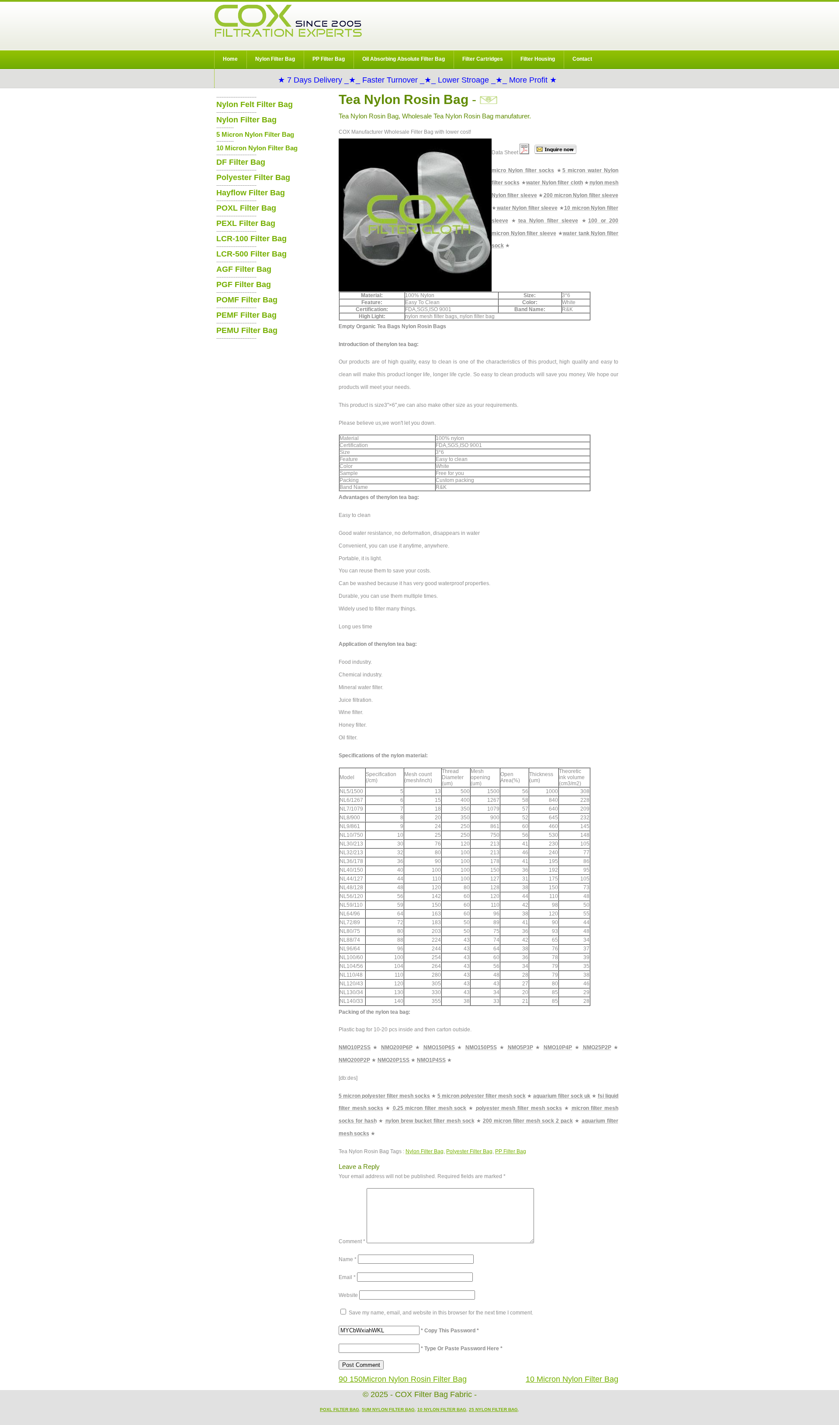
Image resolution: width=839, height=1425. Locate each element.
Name (348, 1259)
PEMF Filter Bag (246, 315)
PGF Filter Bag (243, 284)
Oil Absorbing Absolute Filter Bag (403, 59)
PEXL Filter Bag (245, 223)
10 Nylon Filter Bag (441, 1409)
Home (230, 59)
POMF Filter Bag (246, 299)
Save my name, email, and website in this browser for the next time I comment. (441, 1313)
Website (348, 1295)
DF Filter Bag (240, 162)
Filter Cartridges (482, 59)
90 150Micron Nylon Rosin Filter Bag (403, 1379)
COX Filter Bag (288, 20)
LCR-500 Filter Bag (251, 254)
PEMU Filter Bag (246, 330)
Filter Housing (537, 59)
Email (347, 1277)
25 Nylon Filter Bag (493, 1409)
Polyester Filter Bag (469, 1151)
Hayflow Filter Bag (250, 192)
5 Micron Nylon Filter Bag (255, 134)
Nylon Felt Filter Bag (254, 104)
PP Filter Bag (328, 59)
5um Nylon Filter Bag (388, 1409)
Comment (352, 1241)
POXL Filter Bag (246, 208)
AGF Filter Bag (243, 269)
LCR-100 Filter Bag (251, 238)
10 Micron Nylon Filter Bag (572, 1379)
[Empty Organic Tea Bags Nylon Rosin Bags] (524, 152)
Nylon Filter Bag (275, 59)
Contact (582, 59)
